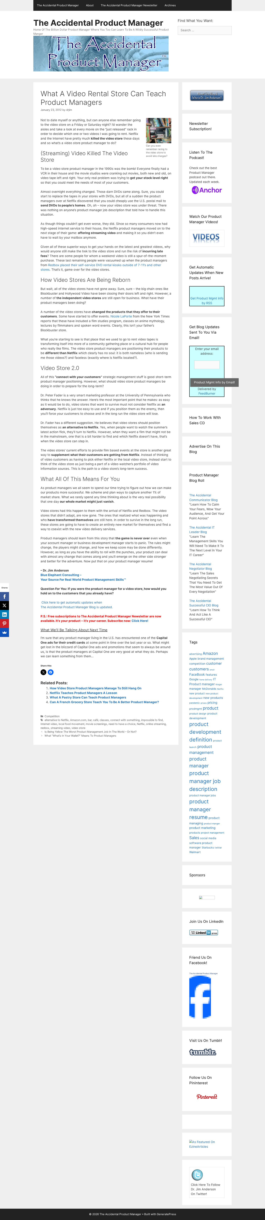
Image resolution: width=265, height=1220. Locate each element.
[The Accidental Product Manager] (200, 1017)
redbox (45, 727)
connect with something (125, 719)
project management (212, 832)
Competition (52, 716)
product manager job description (205, 781)
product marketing (202, 828)
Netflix (141, 723)
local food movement (71, 723)
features (211, 674)
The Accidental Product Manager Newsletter (129, 5)
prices (204, 703)
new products (213, 698)
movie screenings (96, 723)
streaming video (60, 727)
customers (199, 669)
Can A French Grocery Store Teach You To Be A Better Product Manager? (104, 702)
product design (197, 713)
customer (214, 663)
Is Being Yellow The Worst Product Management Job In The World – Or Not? (90, 731)
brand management (211, 658)
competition (197, 663)
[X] (4, 605)
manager (195, 688)
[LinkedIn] (4, 614)
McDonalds (209, 688)
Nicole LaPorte (122, 316)
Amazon (210, 653)
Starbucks (208, 847)
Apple (193, 658)
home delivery (205, 680)
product (210, 708)
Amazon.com (78, 719)
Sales (194, 837)
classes (104, 719)
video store (78, 727)
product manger (212, 823)
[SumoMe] (4, 632)
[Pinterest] (4, 623)
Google (193, 679)
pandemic (194, 703)
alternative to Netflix (57, 719)
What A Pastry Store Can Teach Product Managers (88, 697)
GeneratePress (166, 1214)
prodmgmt (195, 708)
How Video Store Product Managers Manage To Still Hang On (96, 688)
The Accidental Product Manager (58, 5)
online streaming (156, 723)
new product (197, 693)
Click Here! (140, 621)
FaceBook (197, 674)
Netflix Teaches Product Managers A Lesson (83, 693)
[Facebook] (4, 596)
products (194, 832)
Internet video (49, 723)
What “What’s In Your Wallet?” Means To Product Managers (80, 735)
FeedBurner (206, 393)
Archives (170, 5)
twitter (218, 847)
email (212, 670)
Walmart (195, 852)
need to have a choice (122, 723)
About (90, 5)
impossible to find (152, 719)
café (95, 719)
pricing (212, 702)
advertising (195, 653)
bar (90, 719)
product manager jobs (202, 795)
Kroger (219, 684)
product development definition (205, 732)
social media (208, 838)
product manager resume (200, 809)
